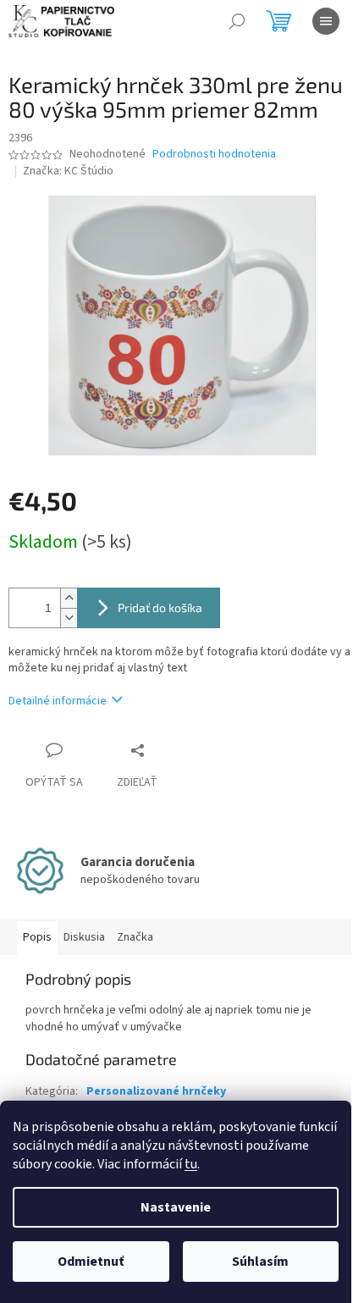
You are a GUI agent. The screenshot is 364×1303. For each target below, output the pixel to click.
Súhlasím (260, 1261)
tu (191, 1164)
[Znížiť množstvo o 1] (68, 617)
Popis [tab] (37, 937)
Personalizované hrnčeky (156, 1091)
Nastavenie (176, 1207)
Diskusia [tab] (84, 937)
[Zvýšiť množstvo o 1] (68, 598)
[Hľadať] (237, 21)
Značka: (68, 171)
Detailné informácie (57, 701)
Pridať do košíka (160, 607)
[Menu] (326, 21)
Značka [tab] (135, 937)
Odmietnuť (91, 1261)
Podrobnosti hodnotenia (214, 154)
